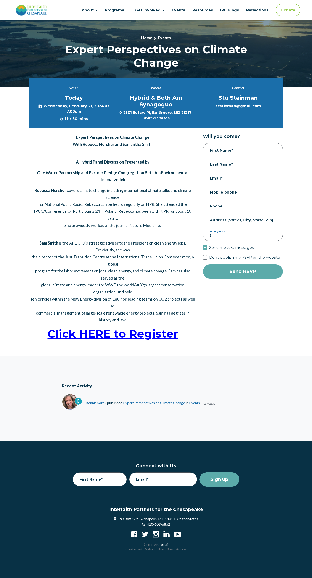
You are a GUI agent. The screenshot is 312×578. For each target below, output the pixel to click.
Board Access (177, 549)
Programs (115, 10)
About (88, 10)
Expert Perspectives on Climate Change (154, 403)
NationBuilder (155, 549)
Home (146, 37)
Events (178, 10)
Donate (288, 10)
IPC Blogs (229, 10)
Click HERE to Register (113, 333)
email (164, 544)
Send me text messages (231, 247)
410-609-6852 (158, 524)
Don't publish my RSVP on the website (244, 257)
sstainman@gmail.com (238, 106)
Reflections (257, 10)
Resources (202, 10)
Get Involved (148, 10)
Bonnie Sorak (96, 403)
